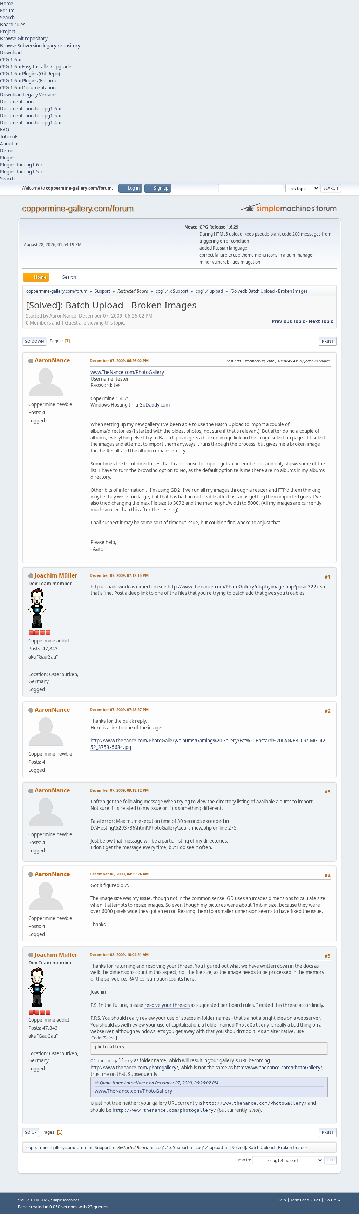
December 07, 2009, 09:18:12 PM (119, 790)
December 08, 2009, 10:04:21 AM (119, 954)
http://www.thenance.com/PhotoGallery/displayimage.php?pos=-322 (242, 587)
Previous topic (288, 321)
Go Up (31, 1132)
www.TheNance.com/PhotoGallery (127, 372)
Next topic (321, 321)
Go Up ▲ (333, 1199)
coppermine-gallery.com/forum (78, 208)
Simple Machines (65, 1200)
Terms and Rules (305, 1199)
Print (327, 341)
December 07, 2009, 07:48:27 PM (119, 709)
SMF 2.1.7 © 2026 (33, 1200)
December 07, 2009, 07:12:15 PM (119, 575)
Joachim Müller (56, 575)
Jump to (242, 1160)
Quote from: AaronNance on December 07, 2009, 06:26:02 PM (159, 1083)
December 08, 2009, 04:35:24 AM (119, 874)
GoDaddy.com (154, 405)
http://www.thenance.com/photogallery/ (134, 1067)
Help (282, 1199)
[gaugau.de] (31, 666)
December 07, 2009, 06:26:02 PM (119, 360)
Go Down (34, 341)
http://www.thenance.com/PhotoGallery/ (278, 1067)
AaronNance (52, 360)
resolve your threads (167, 1005)
